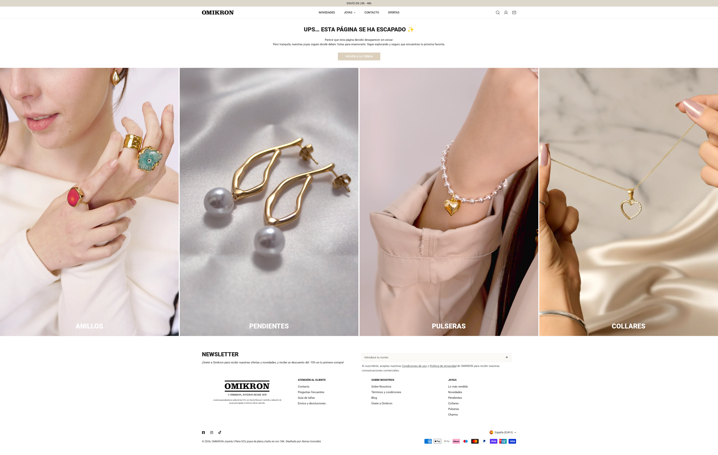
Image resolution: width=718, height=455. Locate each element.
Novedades (455, 392)
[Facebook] (203, 432)
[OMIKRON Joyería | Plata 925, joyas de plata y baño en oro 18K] (218, 12)
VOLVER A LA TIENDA (359, 56)
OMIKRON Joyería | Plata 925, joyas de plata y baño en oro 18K (248, 441)
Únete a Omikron (381, 403)
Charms (453, 414)
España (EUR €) (504, 432)
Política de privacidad (443, 366)
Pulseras (453, 409)
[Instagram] (212, 432)
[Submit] (506, 357)
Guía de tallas (306, 397)
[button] (514, 12)
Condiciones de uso (414, 366)
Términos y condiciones (386, 392)
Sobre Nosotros (381, 386)
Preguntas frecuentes (311, 392)
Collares (453, 403)
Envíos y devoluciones (312, 403)
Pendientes (455, 397)
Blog (374, 397)
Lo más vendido (458, 386)
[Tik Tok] (220, 432)
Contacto (303, 386)
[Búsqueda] (498, 12)
